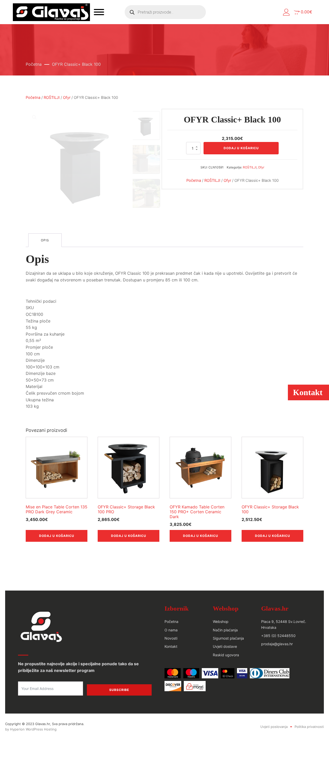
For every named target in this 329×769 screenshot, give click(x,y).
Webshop (221, 621)
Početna (34, 64)
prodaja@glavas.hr (277, 644)
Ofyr (66, 97)
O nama (171, 630)
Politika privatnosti (309, 727)
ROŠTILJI (52, 97)
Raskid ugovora (226, 655)
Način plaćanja (225, 630)
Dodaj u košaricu (241, 148)
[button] (286, 12)
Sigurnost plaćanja (228, 638)
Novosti (170, 638)
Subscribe (119, 690)
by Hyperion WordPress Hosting (31, 729)
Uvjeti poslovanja (274, 727)
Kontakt (170, 646)
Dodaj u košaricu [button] (56, 536)
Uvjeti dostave (225, 646)
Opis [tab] (45, 240)
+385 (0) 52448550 (278, 635)
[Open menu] (99, 12)
